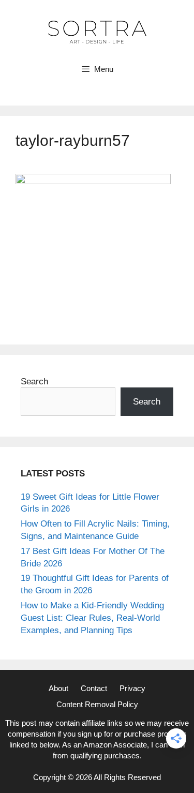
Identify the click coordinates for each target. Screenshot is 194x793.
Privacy (132, 688)
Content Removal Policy (97, 704)
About (58, 688)
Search (34, 381)
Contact (94, 688)
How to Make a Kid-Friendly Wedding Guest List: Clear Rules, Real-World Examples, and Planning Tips (92, 618)
